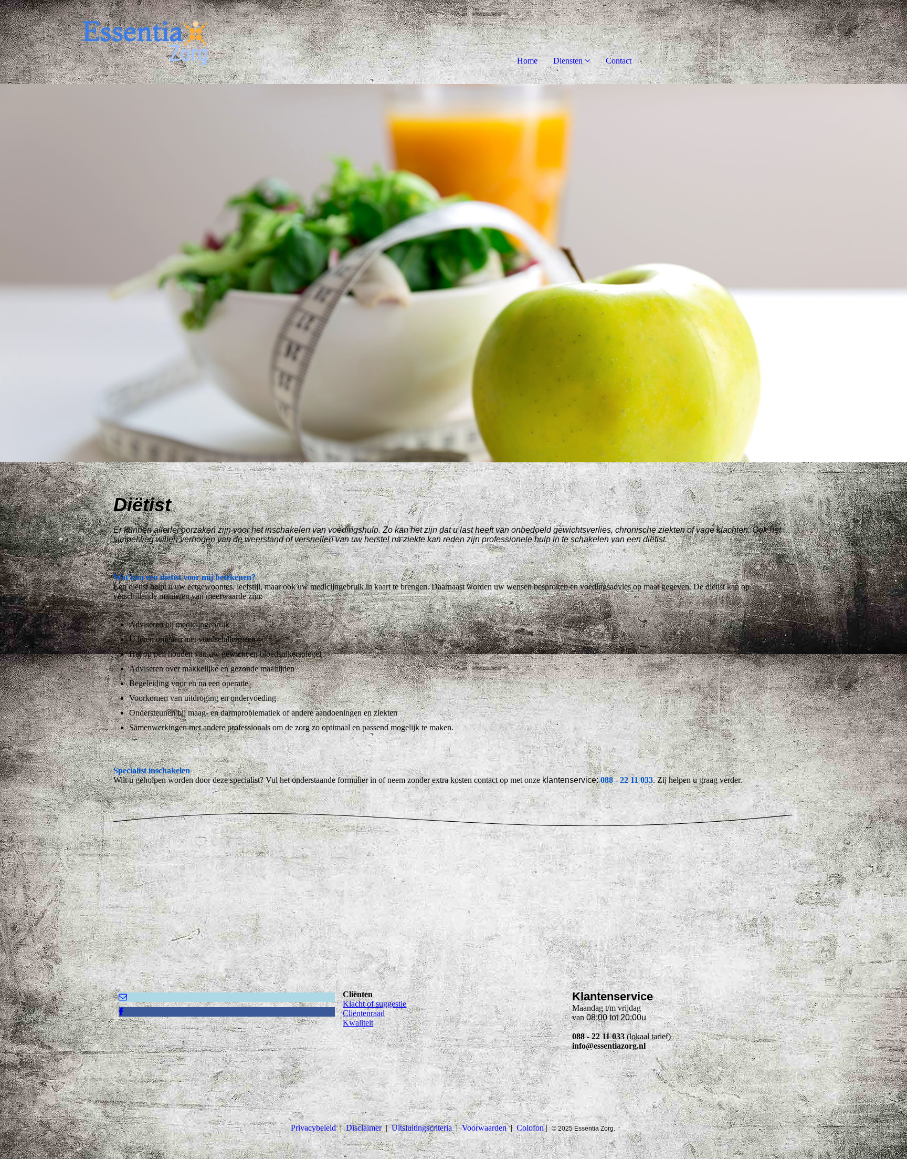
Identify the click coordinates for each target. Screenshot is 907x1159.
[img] (120, 42)
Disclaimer (364, 1127)
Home (527, 60)
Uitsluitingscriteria (422, 1127)
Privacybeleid (313, 1127)
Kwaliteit (358, 1022)
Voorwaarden (484, 1127)
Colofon (530, 1127)
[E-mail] (123, 996)
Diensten (568, 60)
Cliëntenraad (364, 1013)
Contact (618, 60)
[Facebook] (121, 1011)
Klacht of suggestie (374, 1003)
